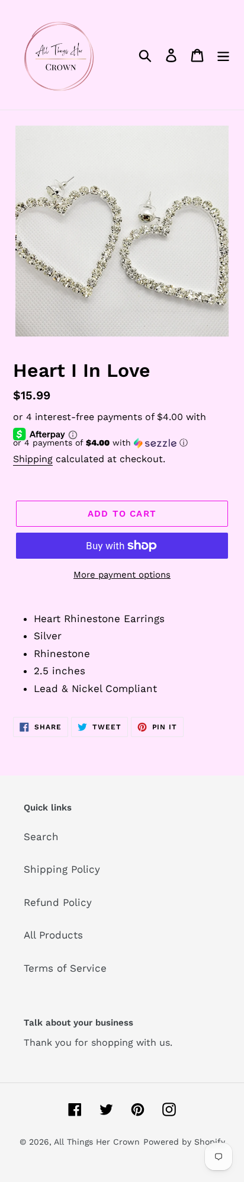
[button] (122, 443)
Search (41, 837)
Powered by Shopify (184, 1141)
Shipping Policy (62, 869)
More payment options (122, 574)
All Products (53, 935)
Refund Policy (58, 902)
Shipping (33, 459)
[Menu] (223, 55)
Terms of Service (65, 968)
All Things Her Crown (97, 1141)
